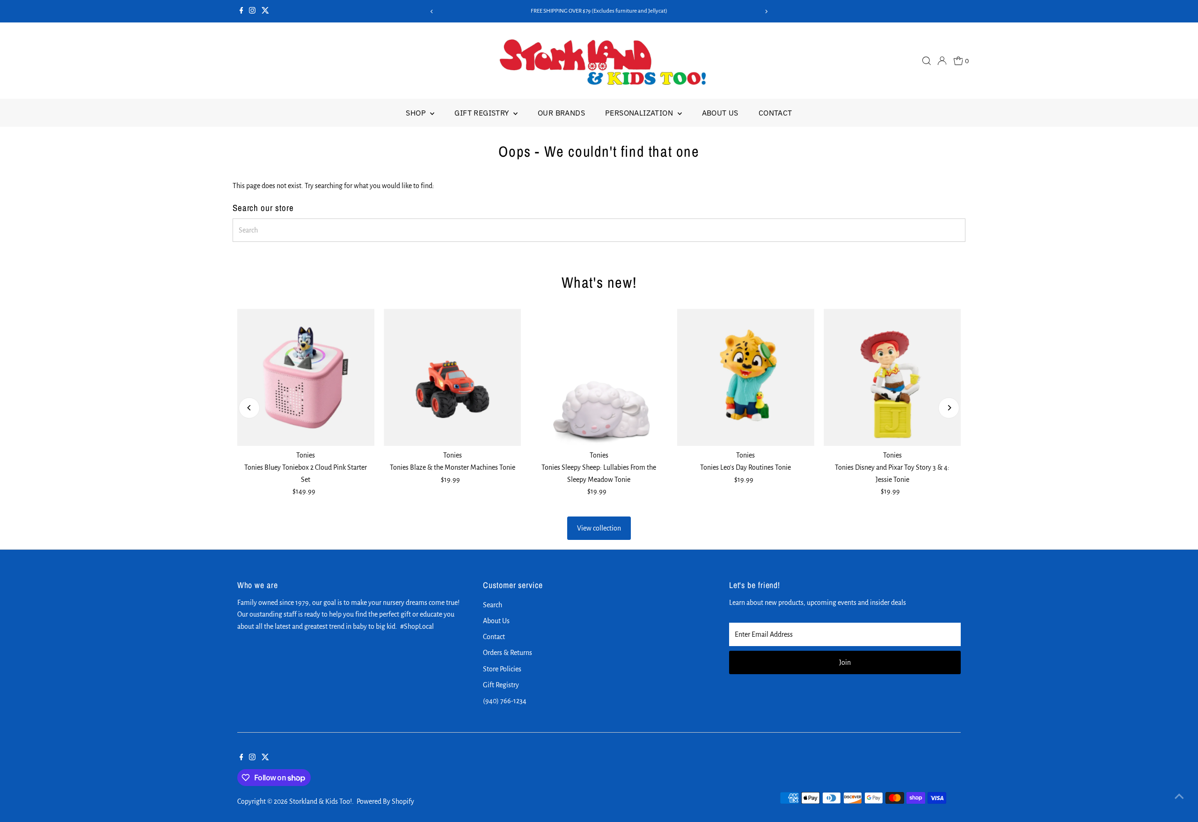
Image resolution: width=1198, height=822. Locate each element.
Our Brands (561, 112)
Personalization (640, 112)
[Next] (765, 11)
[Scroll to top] (1179, 796)
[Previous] (432, 11)
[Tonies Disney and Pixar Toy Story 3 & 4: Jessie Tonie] (892, 377)
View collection (599, 528)
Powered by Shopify (385, 801)
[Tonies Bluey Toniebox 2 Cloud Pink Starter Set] (305, 377)
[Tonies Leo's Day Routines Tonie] (745, 377)
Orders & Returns (507, 652)
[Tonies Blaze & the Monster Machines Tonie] (452, 377)
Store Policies (502, 669)
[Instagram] (252, 11)
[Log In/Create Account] (942, 61)
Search (492, 605)
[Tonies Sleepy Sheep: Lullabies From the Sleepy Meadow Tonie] (598, 377)
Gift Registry (482, 112)
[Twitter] (265, 11)
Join (845, 662)
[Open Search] (926, 61)
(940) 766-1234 (504, 701)
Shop (417, 112)
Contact (775, 112)
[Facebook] (241, 11)
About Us (720, 112)
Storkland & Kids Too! (320, 801)
